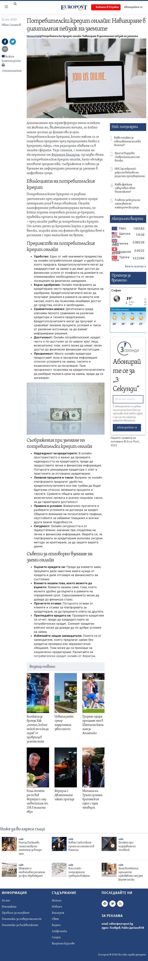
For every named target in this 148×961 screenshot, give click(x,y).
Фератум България (65, 155)
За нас (6, 900)
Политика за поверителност (22, 919)
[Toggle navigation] (5, 6)
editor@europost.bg (121, 924)
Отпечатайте (12, 71)
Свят (55, 919)
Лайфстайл (59, 931)
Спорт (56, 937)
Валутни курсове (63, 943)
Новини (57, 906)
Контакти (9, 906)
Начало (31, 36)
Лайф (38, 36)
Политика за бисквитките (20, 925)
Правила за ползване (16, 913)
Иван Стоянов (11, 25)
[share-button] (5, 41)
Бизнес (56, 925)
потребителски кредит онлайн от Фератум (64, 656)
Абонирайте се (127, 427)
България (58, 913)
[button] (15, 4)
